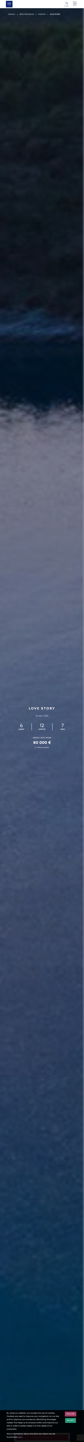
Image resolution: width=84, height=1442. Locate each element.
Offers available (43, 747)
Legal (19, 1437)
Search (67, 6)
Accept (70, 1420)
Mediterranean (26, 14)
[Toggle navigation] (75, 4)
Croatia (42, 14)
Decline (71, 1414)
